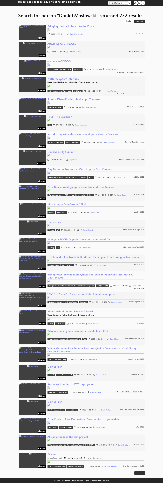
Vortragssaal (61, 213)
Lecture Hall (53, 428)
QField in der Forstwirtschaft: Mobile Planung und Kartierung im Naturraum (93, 257)
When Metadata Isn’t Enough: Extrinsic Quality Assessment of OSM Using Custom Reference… (91, 350)
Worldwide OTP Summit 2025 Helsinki (130, 392)
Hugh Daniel (73, 160)
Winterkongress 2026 (136, 302)
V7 (58, 230)
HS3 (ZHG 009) (102, 286)
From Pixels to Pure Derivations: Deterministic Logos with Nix (84, 419)
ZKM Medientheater (75, 467)
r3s (50, 125)
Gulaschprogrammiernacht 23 (133, 466)
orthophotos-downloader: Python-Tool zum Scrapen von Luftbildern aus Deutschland (90, 276)
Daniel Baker (100, 428)
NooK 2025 (140, 323)
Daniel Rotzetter (117, 302)
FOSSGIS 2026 (139, 265)
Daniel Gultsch (122, 195)
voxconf (51, 213)
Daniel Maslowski (76, 34)
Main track (52, 392)
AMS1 (51, 324)
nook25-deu (60, 324)
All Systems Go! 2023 (136, 51)
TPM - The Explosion (59, 117)
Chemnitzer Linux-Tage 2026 (133, 230)
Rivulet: (52, 454)
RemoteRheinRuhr (72, 143)
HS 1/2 (91, 445)
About (79, 480)
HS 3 (91, 178)
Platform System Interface (63, 79)
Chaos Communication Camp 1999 (131, 160)
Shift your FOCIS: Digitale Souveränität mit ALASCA (78, 239)
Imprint (92, 480)
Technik (51, 375)
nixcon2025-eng (66, 428)
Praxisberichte (54, 265)
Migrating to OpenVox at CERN (66, 204)
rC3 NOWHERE (138, 124)
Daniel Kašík (92, 360)
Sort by (128, 21)
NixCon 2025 (139, 427)
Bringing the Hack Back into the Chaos (70, 26)
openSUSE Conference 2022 (134, 107)
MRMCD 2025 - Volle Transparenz (132, 409)
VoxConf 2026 (139, 212)
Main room (63, 392)
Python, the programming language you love (64, 339)
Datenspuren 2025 (137, 374)
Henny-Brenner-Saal (64, 375)
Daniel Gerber (87, 248)
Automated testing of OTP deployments (71, 384)
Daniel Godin (136, 286)
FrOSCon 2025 (139, 445)
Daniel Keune (101, 265)
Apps (85, 480)
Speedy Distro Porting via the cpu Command (74, 99)
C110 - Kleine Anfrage (56, 410)
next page (139, 21)
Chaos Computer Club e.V (65, 480)
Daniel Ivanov (93, 324)
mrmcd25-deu (72, 410)
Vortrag (51, 230)
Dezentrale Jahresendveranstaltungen (130, 72)
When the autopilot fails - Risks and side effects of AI (67, 445)
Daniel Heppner (96, 392)
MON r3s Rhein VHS (56, 143)
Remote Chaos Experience (134, 142)
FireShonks (140, 34)
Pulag (50, 360)
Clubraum (83, 302)
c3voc (107, 480)
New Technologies (55, 107)
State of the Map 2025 (136, 359)
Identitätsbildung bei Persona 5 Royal (70, 311)
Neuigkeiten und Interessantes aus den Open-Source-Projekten (71, 286)
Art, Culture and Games (57, 467)
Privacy (100, 480)
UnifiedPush (54, 222)
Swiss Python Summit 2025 (134, 339)
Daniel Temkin (112, 467)
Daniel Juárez (95, 213)
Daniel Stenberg (124, 445)
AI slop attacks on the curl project (67, 437)
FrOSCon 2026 (139, 177)
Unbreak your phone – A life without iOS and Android (67, 178)
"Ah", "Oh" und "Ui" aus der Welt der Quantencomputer (81, 294)
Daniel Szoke (114, 339)
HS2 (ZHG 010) (67, 265)
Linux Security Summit (60, 152)
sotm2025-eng (60, 360)
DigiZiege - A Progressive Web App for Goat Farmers (79, 169)
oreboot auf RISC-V (59, 61)
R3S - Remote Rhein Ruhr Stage (60, 69)
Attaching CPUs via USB (61, 44)
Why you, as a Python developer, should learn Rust (77, 331)
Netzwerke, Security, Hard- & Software (63, 302)
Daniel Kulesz (121, 178)
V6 (58, 248)
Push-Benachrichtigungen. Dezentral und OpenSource (80, 187)
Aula (84, 339)
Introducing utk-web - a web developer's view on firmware (83, 134)
